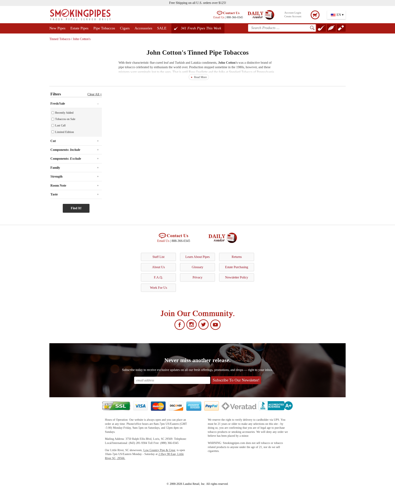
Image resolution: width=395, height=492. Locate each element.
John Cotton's (82, 39)
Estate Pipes (79, 28)
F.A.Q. (158, 277)
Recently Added (64, 112)
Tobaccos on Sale (65, 119)
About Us (158, 267)
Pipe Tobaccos (104, 28)
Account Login (292, 12)
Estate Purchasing (236, 267)
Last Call (60, 125)
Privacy (197, 277)
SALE (161, 28)
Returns (237, 257)
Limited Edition (64, 132)
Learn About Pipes (197, 257)
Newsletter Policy (236, 277)
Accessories (143, 28)
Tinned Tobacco (59, 39)
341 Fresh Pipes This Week (201, 28)
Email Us (218, 17)
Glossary (197, 267)
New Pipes (57, 28)
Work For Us (158, 287)
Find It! (76, 208)
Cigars (125, 28)
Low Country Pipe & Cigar (159, 450)
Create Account (292, 16)
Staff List (158, 257)
